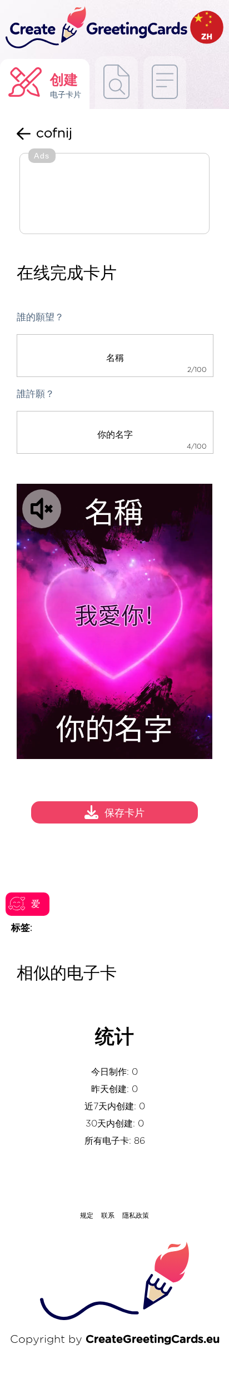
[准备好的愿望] (116, 82)
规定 (86, 1215)
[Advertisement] (114, 194)
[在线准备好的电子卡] (164, 82)
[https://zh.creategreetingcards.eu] (95, 28)
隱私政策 (135, 1215)
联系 (107, 1215)
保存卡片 (124, 814)
